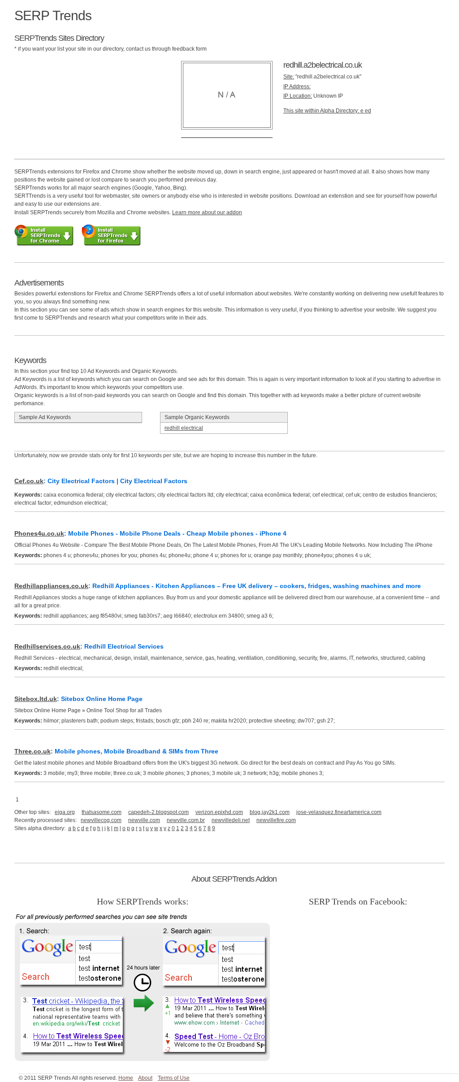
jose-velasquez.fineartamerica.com (338, 812)
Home (125, 1078)
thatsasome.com (101, 812)
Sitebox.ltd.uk (35, 698)
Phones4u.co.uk (39, 533)
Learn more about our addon (207, 212)
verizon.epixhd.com (219, 812)
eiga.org (65, 812)
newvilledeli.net (231, 820)
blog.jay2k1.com (270, 812)
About (145, 1078)
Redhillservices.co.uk (47, 646)
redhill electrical (184, 428)
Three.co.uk (32, 751)
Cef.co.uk (28, 481)
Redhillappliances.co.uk (51, 585)
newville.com (144, 820)
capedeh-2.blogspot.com (158, 812)
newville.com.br (186, 820)
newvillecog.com (101, 820)
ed (368, 111)
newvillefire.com (276, 820)
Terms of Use (174, 1078)
